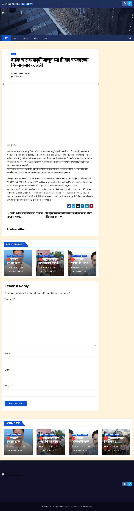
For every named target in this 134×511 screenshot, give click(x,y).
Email (8, 370)
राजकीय (20, 256)
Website (8, 386)
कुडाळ (8, 256)
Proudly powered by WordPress (54, 506)
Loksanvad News (22, 73)
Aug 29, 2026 (15, 446)
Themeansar (87, 506)
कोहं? (16, 38)
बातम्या (25, 38)
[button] (130, 38)
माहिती (36, 38)
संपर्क (46, 38)
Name (8, 353)
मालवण (78, 256)
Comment (10, 299)
